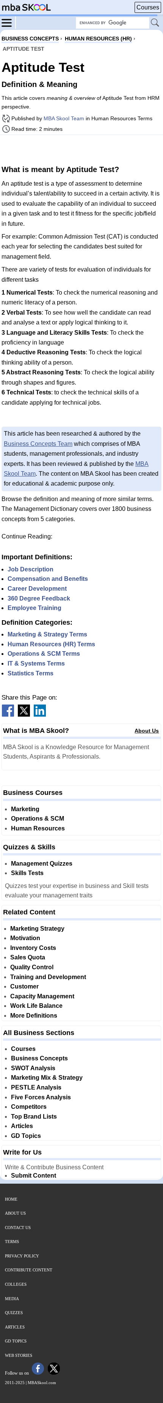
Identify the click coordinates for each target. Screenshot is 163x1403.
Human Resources (38, 828)
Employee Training (34, 608)
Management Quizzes (41, 863)
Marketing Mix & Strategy (47, 1077)
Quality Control (31, 967)
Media (12, 1298)
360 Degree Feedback (39, 598)
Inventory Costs (33, 948)
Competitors (29, 1106)
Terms (12, 1241)
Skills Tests (27, 873)
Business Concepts (39, 1058)
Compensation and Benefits (48, 579)
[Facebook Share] (8, 714)
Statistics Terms (30, 673)
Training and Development (48, 977)
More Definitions (33, 1015)
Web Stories (18, 1355)
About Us (147, 731)
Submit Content (33, 1175)
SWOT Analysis (33, 1068)
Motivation (25, 938)
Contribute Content (28, 1270)
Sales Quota (27, 957)
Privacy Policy (22, 1256)
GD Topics (26, 1136)
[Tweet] (24, 714)
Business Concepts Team (38, 444)
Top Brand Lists (34, 1116)
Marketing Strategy (37, 928)
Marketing (25, 809)
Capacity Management (42, 996)
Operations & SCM (37, 818)
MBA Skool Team (64, 118)
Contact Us (18, 1227)
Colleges (16, 1284)
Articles (22, 1126)
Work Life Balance (36, 1006)
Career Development (37, 588)
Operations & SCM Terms (44, 653)
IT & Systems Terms (36, 663)
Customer (24, 986)
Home (11, 1199)
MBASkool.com (42, 1382)
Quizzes (14, 1312)
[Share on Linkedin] (40, 714)
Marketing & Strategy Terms (47, 634)
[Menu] (9, 22)
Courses (147, 7)
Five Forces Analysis (41, 1097)
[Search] (155, 23)
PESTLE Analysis (36, 1087)
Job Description (30, 569)
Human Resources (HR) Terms (51, 644)
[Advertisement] (81, 149)
